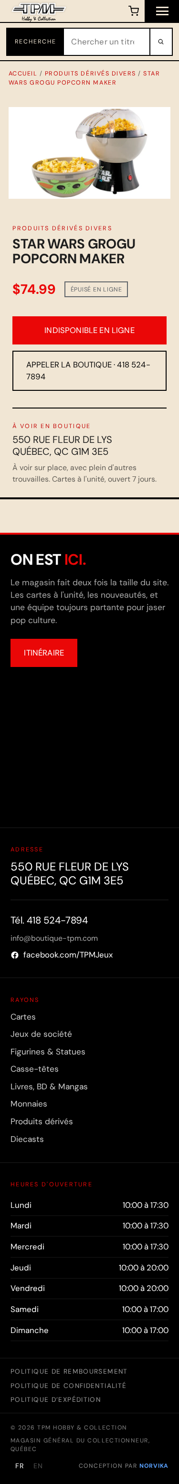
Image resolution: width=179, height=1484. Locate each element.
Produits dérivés (42, 1121)
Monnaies (29, 1103)
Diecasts (27, 1139)
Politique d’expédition (56, 1399)
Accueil (23, 73)
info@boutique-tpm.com (54, 938)
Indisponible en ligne (89, 330)
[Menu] (162, 11)
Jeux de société (41, 1034)
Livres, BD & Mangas (49, 1086)
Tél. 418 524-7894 (49, 920)
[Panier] (133, 11)
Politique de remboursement (69, 1371)
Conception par (123, 1466)
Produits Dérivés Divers (90, 73)
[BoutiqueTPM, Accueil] (39, 11)
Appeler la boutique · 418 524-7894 (88, 370)
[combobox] (106, 42)
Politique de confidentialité (68, 1385)
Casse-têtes (35, 1069)
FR (19, 1466)
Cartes (23, 1016)
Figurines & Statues (48, 1051)
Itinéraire (44, 652)
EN (38, 1466)
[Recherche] (160, 42)
